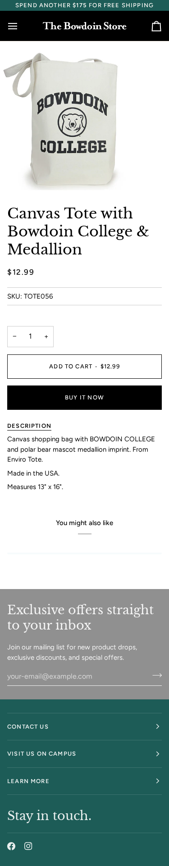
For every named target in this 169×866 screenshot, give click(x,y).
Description (29, 425)
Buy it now (84, 397)
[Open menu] (20, 26)
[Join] (154, 675)
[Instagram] (28, 846)
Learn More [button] (28, 781)
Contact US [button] (28, 726)
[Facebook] (11, 846)
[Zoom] (17, 174)
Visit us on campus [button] (41, 753)
